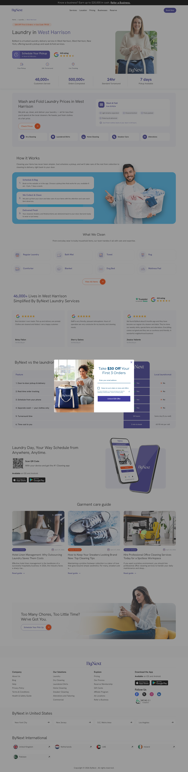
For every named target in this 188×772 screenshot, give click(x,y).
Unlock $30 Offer (113, 399)
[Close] (131, 362)
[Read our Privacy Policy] (129, 391)
